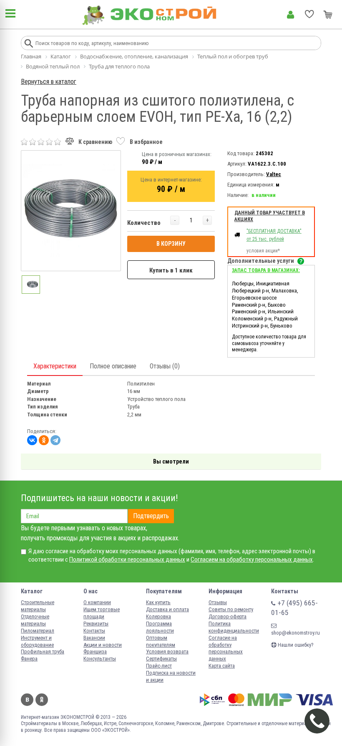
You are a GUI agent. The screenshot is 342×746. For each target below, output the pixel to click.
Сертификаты (161, 658)
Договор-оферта (227, 616)
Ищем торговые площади (101, 613)
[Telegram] (55, 440)
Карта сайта (222, 666)
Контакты (94, 631)
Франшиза (95, 651)
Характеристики (54, 366)
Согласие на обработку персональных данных (226, 648)
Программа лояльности (160, 627)
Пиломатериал (37, 631)
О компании (97, 602)
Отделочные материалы (35, 620)
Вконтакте (27, 699)
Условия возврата (167, 651)
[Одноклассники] (44, 440)
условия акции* (263, 251)
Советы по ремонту (231, 609)
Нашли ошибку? (295, 645)
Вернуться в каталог (48, 82)
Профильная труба (42, 651)
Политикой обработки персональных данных (127, 559)
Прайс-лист (159, 666)
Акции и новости (102, 645)
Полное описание (113, 366)
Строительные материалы (37, 605)
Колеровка (158, 616)
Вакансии (94, 638)
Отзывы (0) (165, 366)
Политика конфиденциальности (234, 627)
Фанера (29, 658)
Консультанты (99, 658)
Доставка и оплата (167, 609)
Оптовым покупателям (160, 641)
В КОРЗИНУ (171, 243)
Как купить (158, 602)
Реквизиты (95, 623)
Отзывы (218, 602)
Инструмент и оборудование (37, 641)
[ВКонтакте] (32, 440)
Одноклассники (41, 699)
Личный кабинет (290, 14)
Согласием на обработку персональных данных (252, 559)
